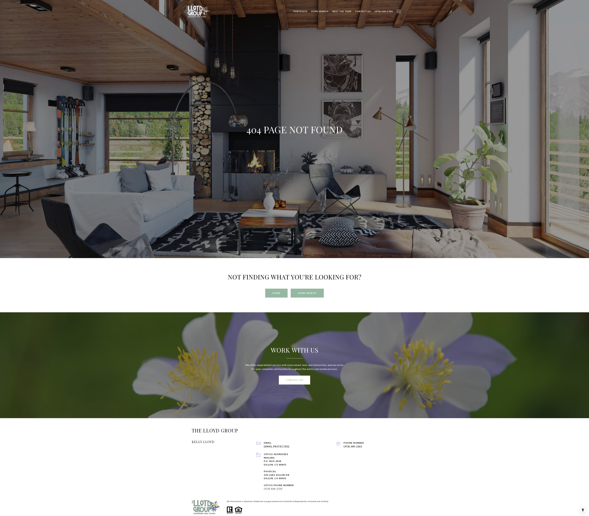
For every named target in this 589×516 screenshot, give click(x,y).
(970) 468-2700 (273, 488)
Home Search (307, 293)
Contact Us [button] (294, 380)
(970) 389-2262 (353, 446)
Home (276, 293)
